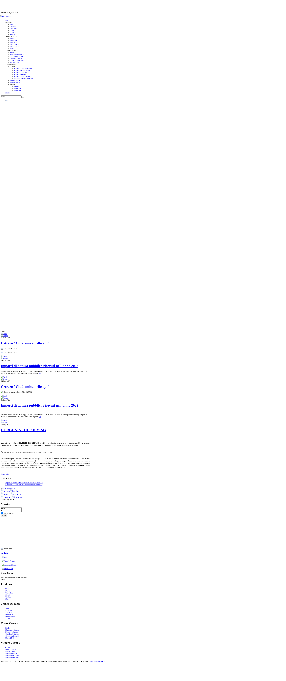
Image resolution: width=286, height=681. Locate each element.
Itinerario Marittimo (12, 656)
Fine (13, 488)
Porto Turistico (10, 649)
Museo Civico (10, 651)
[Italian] (5, 491)
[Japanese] (16, 494)
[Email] (4, 334)
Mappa (7, 599)
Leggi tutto (5, 474)
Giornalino (9, 593)
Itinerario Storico (11, 654)
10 (10, 488)
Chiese (7, 647)
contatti (4, 553)
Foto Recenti (9, 614)
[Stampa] (4, 336)
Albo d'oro (9, 612)
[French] (5, 494)
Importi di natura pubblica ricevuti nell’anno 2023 (39, 366)
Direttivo (8, 591)
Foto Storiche (10, 616)
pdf (40, 373)
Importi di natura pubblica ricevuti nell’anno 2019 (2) (24, 483)
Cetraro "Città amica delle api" (25, 343)
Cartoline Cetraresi (12, 634)
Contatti (8, 597)
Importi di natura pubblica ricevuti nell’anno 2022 (39, 405)
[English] (15, 491)
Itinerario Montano (12, 658)
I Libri (7, 595)
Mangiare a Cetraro (12, 630)
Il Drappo (8, 610)
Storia (7, 589)
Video (7, 618)
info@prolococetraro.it (97, 661)
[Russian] (6, 497)
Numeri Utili (9, 638)
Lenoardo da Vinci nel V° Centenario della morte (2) (23, 485)
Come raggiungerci (12, 636)
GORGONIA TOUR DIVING (23, 430)
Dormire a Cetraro (11, 632)
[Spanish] (17, 497)
